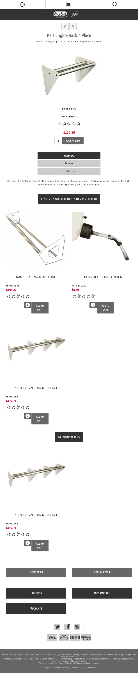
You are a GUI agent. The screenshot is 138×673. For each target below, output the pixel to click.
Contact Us (69, 171)
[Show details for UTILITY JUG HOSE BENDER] (102, 240)
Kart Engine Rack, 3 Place (36, 388)
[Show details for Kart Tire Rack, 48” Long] (36, 240)
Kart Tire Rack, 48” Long (36, 277)
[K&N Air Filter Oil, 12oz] (65, 26)
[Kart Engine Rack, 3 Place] (73, 26)
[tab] (69, 155)
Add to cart (73, 140)
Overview (69, 156)
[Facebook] (67, 627)
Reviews (69, 163)
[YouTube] (77, 627)
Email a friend (69, 108)
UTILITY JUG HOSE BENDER (101, 277)
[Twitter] (57, 627)
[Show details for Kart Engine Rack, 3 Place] (36, 351)
